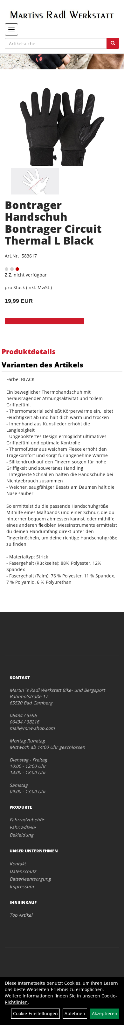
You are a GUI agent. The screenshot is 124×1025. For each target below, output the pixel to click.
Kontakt (18, 864)
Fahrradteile (23, 827)
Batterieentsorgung (30, 879)
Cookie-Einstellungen (35, 1013)
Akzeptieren (104, 1013)
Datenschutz (23, 871)
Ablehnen (75, 1013)
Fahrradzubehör (27, 820)
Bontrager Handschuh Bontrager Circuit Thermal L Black (53, 223)
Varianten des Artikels (42, 364)
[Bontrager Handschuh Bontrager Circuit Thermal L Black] (62, 127)
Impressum (22, 886)
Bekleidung (21, 835)
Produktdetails (29, 351)
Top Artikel (21, 915)
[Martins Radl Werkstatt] (62, 14)
